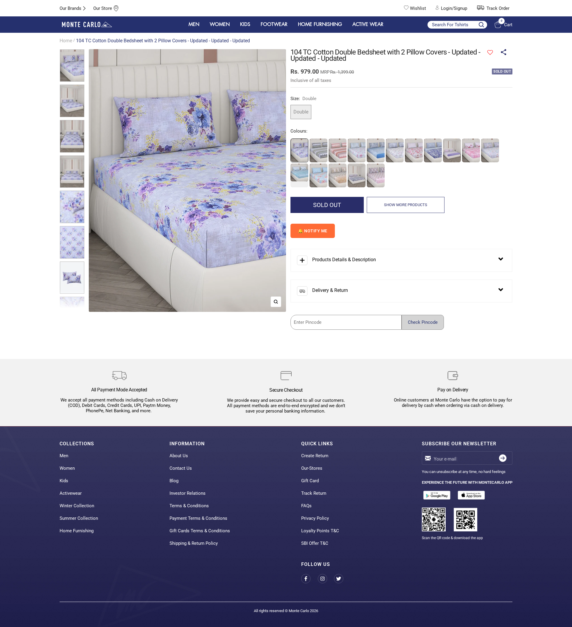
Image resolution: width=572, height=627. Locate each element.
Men (64, 455)
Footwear (274, 24)
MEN (194, 24)
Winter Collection (77, 505)
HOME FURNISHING (320, 24)
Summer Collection (79, 518)
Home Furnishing (77, 530)
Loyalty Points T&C (320, 530)
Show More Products (405, 205)
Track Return (313, 493)
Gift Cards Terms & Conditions (200, 530)
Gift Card (310, 480)
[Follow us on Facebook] (309, 578)
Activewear (71, 493)
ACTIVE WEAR (367, 24)
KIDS (245, 24)
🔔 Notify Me (312, 230)
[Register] (502, 458)
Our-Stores (311, 468)
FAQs (306, 505)
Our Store (102, 8)
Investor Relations (188, 493)
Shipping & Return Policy (194, 543)
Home (66, 40)
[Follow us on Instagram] (326, 578)
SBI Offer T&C (314, 543)
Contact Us (181, 468)
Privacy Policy (315, 518)
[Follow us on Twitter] (342, 578)
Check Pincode (423, 322)
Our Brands (70, 8)
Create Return (314, 455)
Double (300, 112)
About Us (179, 455)
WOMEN (220, 24)
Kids (64, 480)
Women (67, 468)
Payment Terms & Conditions (198, 518)
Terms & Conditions (189, 505)
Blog (174, 480)
